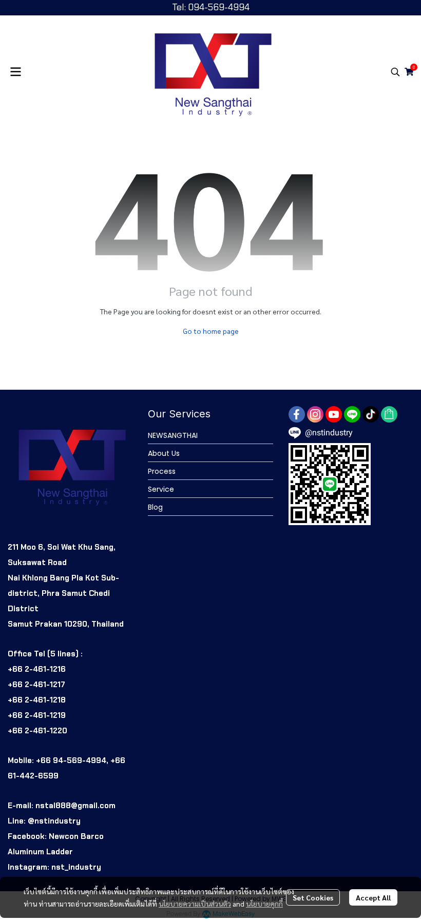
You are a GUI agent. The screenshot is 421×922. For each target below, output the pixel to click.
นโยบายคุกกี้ (264, 903)
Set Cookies (313, 897)
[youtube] (334, 414)
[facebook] (297, 414)
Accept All (373, 897)
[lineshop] (389, 414)
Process (162, 471)
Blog (155, 507)
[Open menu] (15, 72)
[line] (352, 414)
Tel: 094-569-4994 (211, 7)
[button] (395, 72)
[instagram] (315, 414)
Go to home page (211, 330)
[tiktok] (370, 414)
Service (161, 489)
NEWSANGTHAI (173, 435)
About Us (164, 453)
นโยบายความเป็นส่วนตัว (195, 903)
